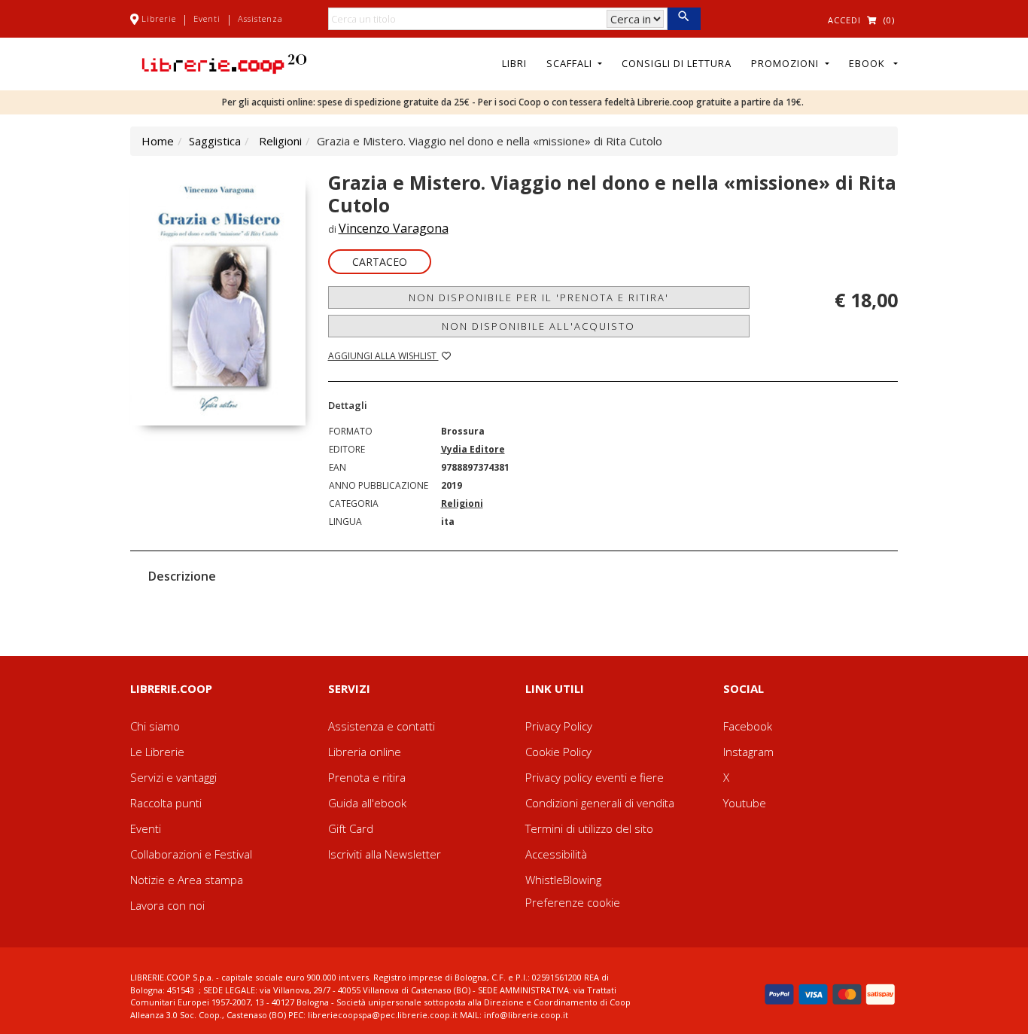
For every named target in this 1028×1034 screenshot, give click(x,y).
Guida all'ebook (367, 802)
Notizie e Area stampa (186, 879)
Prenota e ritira (367, 777)
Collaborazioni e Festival (191, 854)
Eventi (207, 18)
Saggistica (215, 140)
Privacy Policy (558, 726)
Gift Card (350, 828)
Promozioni (786, 63)
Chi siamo (155, 726)
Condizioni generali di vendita (599, 802)
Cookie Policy (558, 751)
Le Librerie (157, 751)
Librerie (158, 18)
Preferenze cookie (572, 902)
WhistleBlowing (563, 879)
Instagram (748, 751)
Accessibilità (556, 854)
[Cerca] (684, 19)
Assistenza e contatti (381, 726)
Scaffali (570, 63)
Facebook (747, 726)
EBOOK (870, 63)
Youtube (744, 802)
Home (157, 140)
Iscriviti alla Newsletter (384, 854)
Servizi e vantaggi (173, 777)
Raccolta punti (166, 802)
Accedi (844, 20)
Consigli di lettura (676, 63)
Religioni (280, 140)
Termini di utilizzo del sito (589, 828)
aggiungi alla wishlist (383, 355)
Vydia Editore (473, 449)
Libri (514, 63)
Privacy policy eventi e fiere (594, 777)
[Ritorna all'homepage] (224, 62)
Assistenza (260, 18)
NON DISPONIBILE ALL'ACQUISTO (538, 326)
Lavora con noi (167, 905)
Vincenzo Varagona (394, 228)
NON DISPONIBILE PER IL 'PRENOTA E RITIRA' (539, 297)
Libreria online (364, 751)
